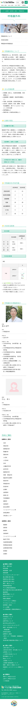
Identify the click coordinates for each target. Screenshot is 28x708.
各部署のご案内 (7, 605)
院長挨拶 (5, 568)
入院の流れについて (8, 647)
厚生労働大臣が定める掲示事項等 (12, 590)
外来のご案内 (10, 5)
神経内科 (5, 446)
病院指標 (5, 572)
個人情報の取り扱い (8, 577)
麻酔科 (5, 501)
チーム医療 (6, 607)
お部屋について (7, 652)
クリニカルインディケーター (11, 574)
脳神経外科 (6, 472)
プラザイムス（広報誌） (10, 600)
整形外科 (5, 480)
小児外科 (5, 460)
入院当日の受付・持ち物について (12, 649)
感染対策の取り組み (8, 581)
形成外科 (5, 486)
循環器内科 (6, 448)
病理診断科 (6, 512)
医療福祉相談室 (7, 545)
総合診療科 (6, 507)
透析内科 (5, 454)
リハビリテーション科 (9, 509)
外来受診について (8, 616)
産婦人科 (5, 495)
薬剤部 (5, 527)
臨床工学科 (6, 539)
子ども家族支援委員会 (9, 587)
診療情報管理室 (7, 548)
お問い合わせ (3, 694)
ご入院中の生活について (10, 654)
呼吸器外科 (6, 483)
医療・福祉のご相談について (11, 665)
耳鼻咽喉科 (6, 498)
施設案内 (5, 592)
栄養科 (5, 553)
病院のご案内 (4, 5)
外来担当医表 (4, 40)
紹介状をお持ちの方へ (9, 623)
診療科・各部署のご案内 (11, 11)
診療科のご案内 (7, 634)
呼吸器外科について (6, 36)
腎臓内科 (5, 451)
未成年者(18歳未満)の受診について (13, 640)
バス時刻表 (6, 680)
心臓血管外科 (7, 466)
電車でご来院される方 (9, 676)
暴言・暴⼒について (8, 583)
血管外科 (5, 469)
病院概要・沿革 (7, 570)
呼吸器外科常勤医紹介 (7, 43)
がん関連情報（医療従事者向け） (12, 609)
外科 (4, 463)
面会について (7, 658)
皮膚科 (5, 489)
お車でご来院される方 (9, 678)
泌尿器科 (5, 492)
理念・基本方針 (7, 566)
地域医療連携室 (7, 542)
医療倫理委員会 (7, 585)
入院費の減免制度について (10, 662)
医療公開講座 (7, 598)
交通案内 (24, 5)
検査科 (5, 530)
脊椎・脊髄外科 (7, 475)
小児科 (5, 457)
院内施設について (8, 656)
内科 (4, 443)
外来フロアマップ (8, 596)
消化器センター (7, 515)
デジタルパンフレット (9, 603)
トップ (2, 11)
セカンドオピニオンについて (11, 625)
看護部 (5, 524)
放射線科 (5, 504)
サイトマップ (10, 694)
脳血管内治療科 (7, 477)
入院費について (7, 660)
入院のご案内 (17, 5)
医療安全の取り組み (8, 579)
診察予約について (8, 621)
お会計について (7, 618)
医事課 (5, 550)
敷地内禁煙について (8, 594)
